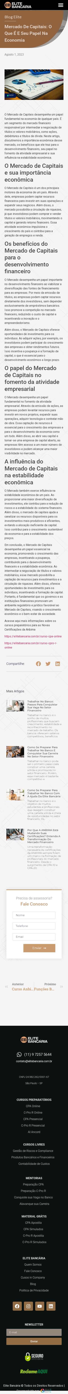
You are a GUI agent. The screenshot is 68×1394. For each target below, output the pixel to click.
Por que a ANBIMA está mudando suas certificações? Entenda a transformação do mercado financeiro (43, 836)
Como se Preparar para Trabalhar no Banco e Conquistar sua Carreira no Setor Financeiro (42, 752)
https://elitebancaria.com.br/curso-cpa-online (33, 636)
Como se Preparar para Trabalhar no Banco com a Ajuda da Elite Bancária (43, 793)
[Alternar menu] (60, 5)
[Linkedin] (50, 1306)
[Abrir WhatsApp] (58, 1384)
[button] (38, 664)
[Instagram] (28, 1306)
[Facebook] (17, 1306)
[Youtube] (39, 1306)
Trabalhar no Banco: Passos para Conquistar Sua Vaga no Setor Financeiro (42, 706)
